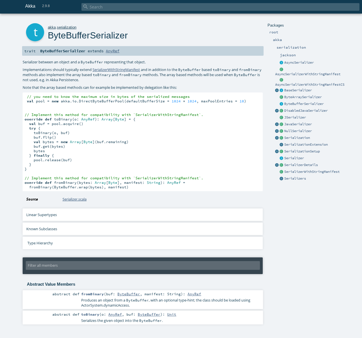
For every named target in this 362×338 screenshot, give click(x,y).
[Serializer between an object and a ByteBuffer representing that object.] (281, 104)
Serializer (294, 158)
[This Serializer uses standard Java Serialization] (281, 124)
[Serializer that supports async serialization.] (281, 63)
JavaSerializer (298, 124)
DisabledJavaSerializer (306, 111)
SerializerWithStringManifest (312, 172)
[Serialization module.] (281, 138)
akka (52, 27)
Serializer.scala (75, 199)
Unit (171, 314)
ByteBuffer (128, 294)
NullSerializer (298, 131)
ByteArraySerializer (303, 97)
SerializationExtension (306, 145)
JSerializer (295, 117)
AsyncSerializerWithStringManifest (308, 74)
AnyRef (112, 50)
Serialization (297, 138)
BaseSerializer (298, 90)
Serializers (295, 178)
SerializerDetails (301, 165)
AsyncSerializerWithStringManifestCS (309, 85)
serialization (66, 27)
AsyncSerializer (299, 62)
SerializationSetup (302, 151)
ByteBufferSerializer (304, 104)
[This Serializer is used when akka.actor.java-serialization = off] (281, 111)
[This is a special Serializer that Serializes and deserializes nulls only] (281, 131)
